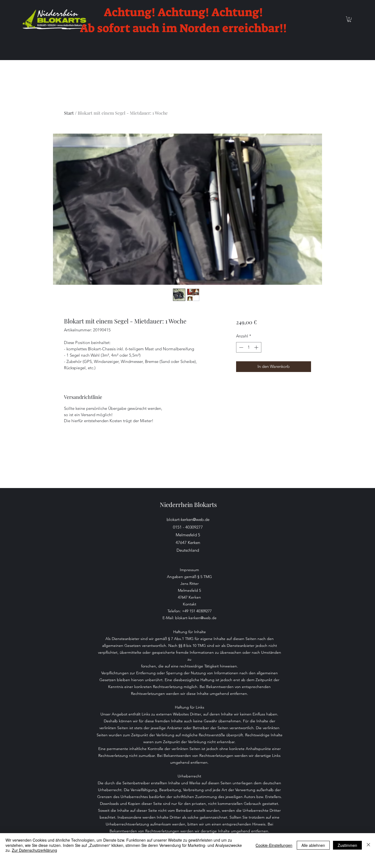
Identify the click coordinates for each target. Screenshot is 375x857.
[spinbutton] (248, 347)
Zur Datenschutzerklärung (34, 850)
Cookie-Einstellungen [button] (274, 845)
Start (69, 113)
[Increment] (257, 347)
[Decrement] (240, 347)
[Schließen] (368, 845)
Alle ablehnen (313, 845)
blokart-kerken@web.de (188, 519)
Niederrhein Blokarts (188, 504)
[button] (349, 19)
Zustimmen (347, 845)
